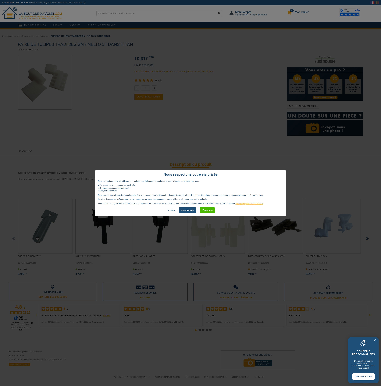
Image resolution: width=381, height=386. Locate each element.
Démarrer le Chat (363, 376)
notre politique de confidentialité (249, 203)
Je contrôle (187, 210)
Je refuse (171, 210)
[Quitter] (375, 340)
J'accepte (207, 210)
